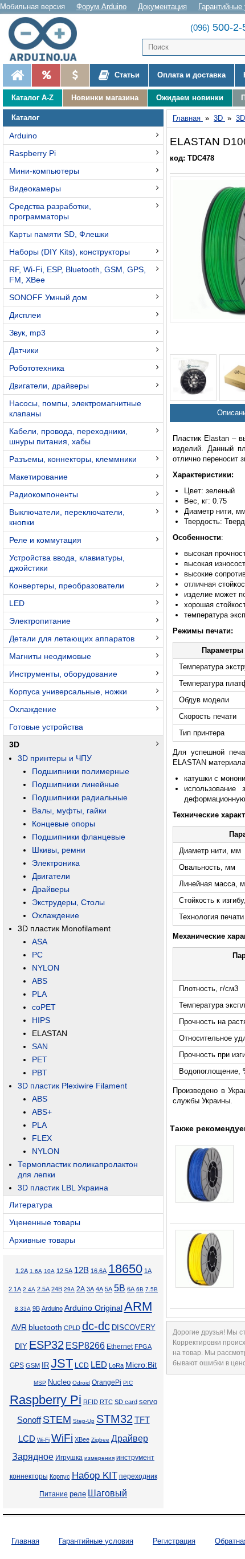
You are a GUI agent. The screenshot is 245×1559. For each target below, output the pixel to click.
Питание (53, 1494)
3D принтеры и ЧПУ (55, 758)
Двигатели (51, 876)
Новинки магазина (104, 97)
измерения (99, 1458)
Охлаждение (32, 709)
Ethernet (120, 1346)
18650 (125, 1269)
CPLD (72, 1327)
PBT (39, 1072)
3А (90, 1289)
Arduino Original (93, 1307)
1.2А (21, 1270)
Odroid (81, 1383)
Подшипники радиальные (80, 797)
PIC (128, 1383)
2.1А (15, 1289)
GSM (33, 1365)
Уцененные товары (44, 1222)
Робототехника (36, 368)
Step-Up (84, 1421)
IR (45, 1365)
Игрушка (69, 1458)
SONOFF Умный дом (48, 297)
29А (69, 1289)
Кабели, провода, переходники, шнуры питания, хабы (68, 436)
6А (130, 1289)
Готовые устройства (46, 726)
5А (108, 1289)
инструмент (135, 1458)
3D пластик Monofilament (64, 928)
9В (36, 1308)
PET (39, 1059)
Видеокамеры (35, 188)
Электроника (56, 863)
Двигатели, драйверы (49, 385)
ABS (39, 980)
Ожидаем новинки (189, 97)
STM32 (114, 1419)
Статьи (126, 75)
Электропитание (40, 620)
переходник (138, 1476)
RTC (106, 1401)
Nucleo (59, 1382)
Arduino (23, 135)
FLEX (42, 1138)
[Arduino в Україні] (48, 39)
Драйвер (129, 1438)
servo (148, 1402)
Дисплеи (25, 315)
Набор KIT (94, 1475)
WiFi (62, 1438)
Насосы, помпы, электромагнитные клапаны (75, 408)
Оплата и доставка (191, 75)
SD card (126, 1401)
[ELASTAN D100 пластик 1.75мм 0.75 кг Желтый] (204, 1258)
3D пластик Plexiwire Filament (72, 1085)
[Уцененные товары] (74, 75)
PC (37, 954)
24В (56, 1289)
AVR (19, 1327)
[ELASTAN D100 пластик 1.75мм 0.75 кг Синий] (204, 1173)
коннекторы (29, 1476)
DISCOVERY (134, 1328)
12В (81, 1270)
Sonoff (29, 1420)
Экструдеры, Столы (68, 902)
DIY (21, 1347)
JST (62, 1363)
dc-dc (96, 1326)
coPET (44, 1007)
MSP (40, 1383)
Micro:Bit (141, 1365)
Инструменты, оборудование (63, 673)
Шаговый (107, 1493)
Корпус (60, 1476)
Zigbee (100, 1440)
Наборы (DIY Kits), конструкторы (69, 251)
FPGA (143, 1346)
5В (119, 1288)
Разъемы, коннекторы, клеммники (73, 459)
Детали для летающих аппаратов (71, 638)
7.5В (151, 1289)
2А (80, 1289)
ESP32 (46, 1345)
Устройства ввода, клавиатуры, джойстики (67, 562)
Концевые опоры (63, 823)
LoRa (116, 1365)
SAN (40, 1046)
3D (14, 744)
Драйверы (51, 889)
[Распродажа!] (45, 75)
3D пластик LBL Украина (63, 1187)
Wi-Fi (43, 1440)
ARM (138, 1306)
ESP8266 (85, 1346)
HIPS (41, 1020)
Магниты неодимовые (50, 656)
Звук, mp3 (27, 332)
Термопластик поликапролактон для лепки (78, 1169)
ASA (39, 941)
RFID (90, 1401)
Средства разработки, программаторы (50, 211)
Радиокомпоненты (43, 494)
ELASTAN (49, 1033)
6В (140, 1289)
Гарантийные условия (96, 1541)
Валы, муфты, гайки (69, 810)
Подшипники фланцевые (78, 836)
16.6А (99, 1270)
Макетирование (38, 476)
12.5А (64, 1270)
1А (148, 1270)
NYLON (45, 967)
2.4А (29, 1289)
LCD (82, 1365)
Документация (162, 6)
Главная (25, 1541)
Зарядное (33, 1457)
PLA (39, 994)
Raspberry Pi (32, 153)
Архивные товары (42, 1240)
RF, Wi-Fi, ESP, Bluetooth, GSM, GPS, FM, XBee (77, 274)
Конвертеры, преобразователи (66, 585)
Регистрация (174, 1541)
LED (16, 603)
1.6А (36, 1271)
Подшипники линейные (75, 784)
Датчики (24, 350)
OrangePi (106, 1382)
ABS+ (42, 1111)
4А (99, 1289)
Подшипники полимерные (80, 771)
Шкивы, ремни (58, 849)
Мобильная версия (32, 6)
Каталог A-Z (32, 97)
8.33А (23, 1309)
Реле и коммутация (45, 540)
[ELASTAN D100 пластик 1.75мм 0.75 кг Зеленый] (193, 378)
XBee (82, 1439)
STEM (57, 1419)
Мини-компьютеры (44, 170)
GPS (17, 1365)
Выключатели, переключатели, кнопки (67, 517)
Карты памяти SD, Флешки (59, 234)
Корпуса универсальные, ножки (68, 691)
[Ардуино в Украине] (17, 75)
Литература (30, 1204)
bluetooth (45, 1327)
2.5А (43, 1289)
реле (78, 1494)
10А (49, 1271)
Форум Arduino (101, 6)
